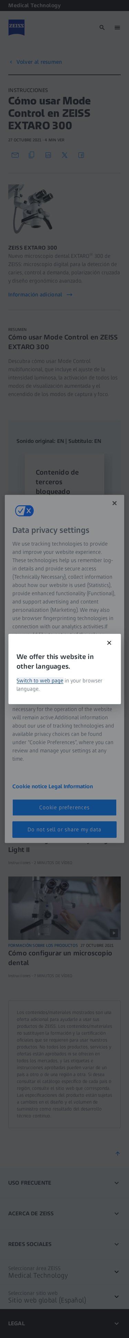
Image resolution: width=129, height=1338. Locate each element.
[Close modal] (109, 642)
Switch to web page (40, 680)
